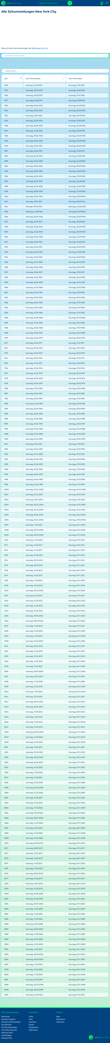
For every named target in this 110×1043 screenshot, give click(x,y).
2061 (6, 798)
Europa (31, 1024)
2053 (6, 757)
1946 (6, 217)
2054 (6, 762)
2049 (6, 737)
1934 (6, 166)
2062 (6, 803)
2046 (6, 722)
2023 (6, 606)
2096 (6, 974)
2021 (6, 595)
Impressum (60, 1022)
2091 (6, 949)
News (58, 1016)
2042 (6, 702)
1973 (6, 353)
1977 (6, 373)
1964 (6, 307)
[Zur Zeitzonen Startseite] (11, 3)
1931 (6, 151)
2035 (6, 666)
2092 (6, 954)
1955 (6, 262)
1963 (6, 302)
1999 (6, 484)
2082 (6, 904)
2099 (6, 990)
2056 (6, 772)
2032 (6, 651)
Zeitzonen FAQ (6, 1038)
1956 (6, 267)
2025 (6, 616)
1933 (6, 161)
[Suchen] (70, 3)
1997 (6, 474)
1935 (6, 171)
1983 (6, 403)
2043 (6, 707)
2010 (6, 540)
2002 (6, 499)
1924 (6, 115)
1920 (6, 95)
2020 (6, 590)
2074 (6, 863)
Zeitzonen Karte (7, 1033)
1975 (6, 363)
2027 (6, 626)
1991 (6, 444)
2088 (6, 934)
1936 (6, 176)
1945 (6, 211)
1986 (6, 419)
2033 (6, 656)
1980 (6, 388)
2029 (6, 636)
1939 (6, 191)
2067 (6, 828)
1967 (6, 323)
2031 (6, 646)
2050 (6, 742)
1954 (6, 257)
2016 (6, 570)
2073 (6, 858)
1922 (6, 105)
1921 (6, 100)
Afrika (31, 1016)
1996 (6, 469)
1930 (6, 146)
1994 (6, 459)
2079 (6, 889)
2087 (6, 929)
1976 (6, 368)
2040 (6, 691)
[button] (21, 78)
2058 (6, 782)
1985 (6, 414)
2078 (6, 883)
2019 (6, 585)
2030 (6, 641)
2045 (6, 717)
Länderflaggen (6, 1035)
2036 (6, 671)
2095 (6, 969)
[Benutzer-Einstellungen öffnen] (102, 3)
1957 (6, 272)
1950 (6, 237)
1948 (6, 227)
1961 (6, 292)
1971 (6, 343)
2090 (6, 944)
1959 (6, 282)
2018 (6, 580)
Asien (31, 1019)
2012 (6, 550)
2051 (6, 747)
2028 (6, 631)
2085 (6, 919)
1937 (6, 181)
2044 (6, 712)
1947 (6, 222)
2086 (6, 924)
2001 (6, 494)
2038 (6, 681)
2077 (6, 878)
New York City (42, 48)
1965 (6, 313)
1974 (6, 358)
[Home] (99, 1037)
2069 (6, 838)
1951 (6, 242)
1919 (6, 90)
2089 (6, 939)
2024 (6, 611)
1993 (6, 454)
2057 (6, 777)
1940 (6, 196)
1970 (6, 338)
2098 (6, 985)
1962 (6, 297)
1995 (6, 464)
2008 (6, 530)
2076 (6, 873)
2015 (6, 565)
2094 (6, 964)
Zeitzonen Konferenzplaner (11, 1022)
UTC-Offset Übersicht (9, 1030)
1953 (6, 252)
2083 (6, 909)
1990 (6, 439)
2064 (6, 813)
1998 (6, 479)
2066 (6, 823)
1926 (6, 126)
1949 (6, 232)
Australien (32, 1022)
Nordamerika (33, 1027)
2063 (6, 808)
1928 (6, 136)
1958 (6, 277)
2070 (6, 843)
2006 (6, 520)
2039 (6, 686)
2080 (6, 894)
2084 (6, 914)
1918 (6, 85)
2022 (6, 601)
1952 (6, 247)
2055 (6, 767)
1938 (6, 186)
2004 (6, 510)
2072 (6, 853)
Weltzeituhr (5, 1016)
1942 (6, 206)
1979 (6, 383)
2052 (6, 752)
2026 (6, 621)
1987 (6, 424)
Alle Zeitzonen (6, 1024)
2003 (6, 505)
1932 (6, 156)
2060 (6, 793)
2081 (6, 899)
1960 (6, 287)
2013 (6, 555)
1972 (6, 348)
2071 (6, 848)
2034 (6, 661)
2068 (6, 833)
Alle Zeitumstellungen (9, 1027)
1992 (6, 449)
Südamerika (33, 1030)
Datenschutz (60, 1019)
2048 (6, 732)
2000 (6, 489)
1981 (6, 393)
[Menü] (107, 3)
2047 (6, 727)
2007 (6, 525)
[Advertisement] (28, 30)
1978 (6, 378)
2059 (6, 787)
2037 (6, 676)
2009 (6, 535)
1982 (6, 398)
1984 (6, 409)
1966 (6, 318)
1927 (6, 131)
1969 (6, 333)
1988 (6, 429)
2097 (6, 979)
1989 (6, 434)
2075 (6, 868)
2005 (6, 515)
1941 (6, 201)
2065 (6, 818)
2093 (6, 959)
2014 (6, 560)
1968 (6, 328)
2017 (6, 575)
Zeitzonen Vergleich (8, 1019)
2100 (6, 995)
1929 (6, 141)
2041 (6, 697)
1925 (6, 121)
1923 (6, 110)
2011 (6, 545)
